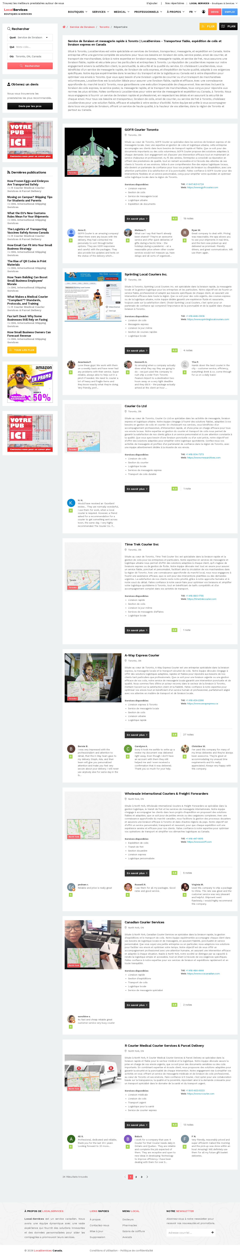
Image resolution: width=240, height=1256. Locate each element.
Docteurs (128, 1219)
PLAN (230, 26)
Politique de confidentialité (136, 1250)
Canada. (48, 1250)
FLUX (209, 26)
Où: (12, 56)
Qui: (12, 46)
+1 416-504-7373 (195, 454)
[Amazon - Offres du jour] (30, 383)
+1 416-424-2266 (195, 700)
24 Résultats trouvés (75, 1176)
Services (99, 11)
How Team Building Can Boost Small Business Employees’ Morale (27, 281)
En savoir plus (136, 218)
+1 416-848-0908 (195, 316)
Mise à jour (96, 1231)
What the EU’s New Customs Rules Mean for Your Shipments (27, 214)
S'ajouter (152, 3)
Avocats (127, 1237)
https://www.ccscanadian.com (203, 973)
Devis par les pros (30, 106)
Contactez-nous (99, 1225)
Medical (120, 11)
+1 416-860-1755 (194, 595)
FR (191, 11)
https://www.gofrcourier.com (202, 187)
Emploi (230, 11)
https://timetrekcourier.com (201, 599)
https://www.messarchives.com (204, 457)
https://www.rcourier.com (200, 1093)
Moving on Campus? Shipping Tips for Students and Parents (29, 198)
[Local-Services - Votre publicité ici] (30, 139)
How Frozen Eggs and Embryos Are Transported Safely (28, 182)
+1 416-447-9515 (194, 838)
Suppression (97, 1237)
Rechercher (32, 65)
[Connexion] (204, 11)
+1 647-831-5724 (195, 184)
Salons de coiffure (133, 1231)
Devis (215, 11)
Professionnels (146, 11)
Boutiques (76, 11)
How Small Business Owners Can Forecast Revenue (29, 334)
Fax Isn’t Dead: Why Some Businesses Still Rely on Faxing (27, 318)
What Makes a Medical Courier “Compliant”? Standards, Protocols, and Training (27, 300)
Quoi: (13, 37)
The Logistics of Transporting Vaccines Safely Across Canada (28, 230)
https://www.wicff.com (199, 841)
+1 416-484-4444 (195, 970)
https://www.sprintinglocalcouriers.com (208, 319)
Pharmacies (129, 1225)
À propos (174, 11)
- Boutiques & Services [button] (212, 3)
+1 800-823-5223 (195, 1090)
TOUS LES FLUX (23, 350)
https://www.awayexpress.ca (202, 703)
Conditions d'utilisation (104, 1250)
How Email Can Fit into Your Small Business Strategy (29, 247)
